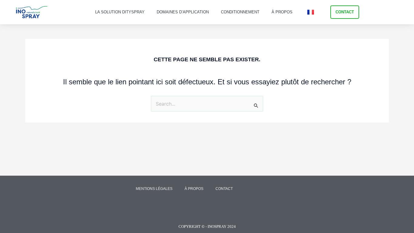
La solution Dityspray (120, 12)
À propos (282, 12)
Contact (224, 189)
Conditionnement (240, 12)
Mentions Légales (154, 189)
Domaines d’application (183, 12)
